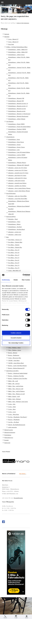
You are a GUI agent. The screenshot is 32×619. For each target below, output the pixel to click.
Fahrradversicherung (9, 432)
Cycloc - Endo (12, 406)
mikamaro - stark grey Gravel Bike (17, 196)
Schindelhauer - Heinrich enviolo (17, 108)
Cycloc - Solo (11, 404)
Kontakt (6, 440)
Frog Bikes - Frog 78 (13, 268)
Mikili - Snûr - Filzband (14, 399)
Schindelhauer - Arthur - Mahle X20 (17, 52)
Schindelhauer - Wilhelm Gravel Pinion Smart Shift (18, 202)
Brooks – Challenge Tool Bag (16, 376)
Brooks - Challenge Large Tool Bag (17, 378)
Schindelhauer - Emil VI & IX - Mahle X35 (18, 79)
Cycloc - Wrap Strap (13, 414)
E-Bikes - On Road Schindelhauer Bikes (16, 47)
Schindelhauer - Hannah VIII (16, 101)
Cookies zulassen (16, 332)
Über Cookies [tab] (26, 279)
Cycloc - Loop (12, 412)
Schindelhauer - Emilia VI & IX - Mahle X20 (19, 94)
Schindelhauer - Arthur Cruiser (16, 54)
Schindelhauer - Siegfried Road (16, 229)
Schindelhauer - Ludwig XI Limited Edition (17, 159)
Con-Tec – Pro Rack (13, 422)
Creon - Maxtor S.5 (13, 42)
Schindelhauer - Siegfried (15, 227)
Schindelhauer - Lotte (14, 150)
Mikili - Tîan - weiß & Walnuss (16, 391)
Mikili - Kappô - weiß (14, 396)
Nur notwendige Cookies (16, 343)
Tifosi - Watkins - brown (14, 350)
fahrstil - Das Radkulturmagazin (16, 424)
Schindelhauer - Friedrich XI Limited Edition (18, 133)
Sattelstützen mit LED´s (12, 371)
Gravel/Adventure (11, 193)
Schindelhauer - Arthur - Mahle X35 (17, 49)
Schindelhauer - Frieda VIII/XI (16, 124)
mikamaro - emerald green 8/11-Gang (18, 173)
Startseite (6, 34)
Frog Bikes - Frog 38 (13, 250)
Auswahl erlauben (16, 338)
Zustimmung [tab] (6, 279)
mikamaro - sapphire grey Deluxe (17, 185)
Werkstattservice (8, 437)
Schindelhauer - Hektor (14, 224)
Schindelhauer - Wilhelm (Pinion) (17, 162)
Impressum (7, 442)
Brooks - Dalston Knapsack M (16, 368)
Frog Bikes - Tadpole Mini (15, 242)
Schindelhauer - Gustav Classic (16, 147)
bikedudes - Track (13, 219)
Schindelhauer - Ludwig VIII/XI (16, 155)
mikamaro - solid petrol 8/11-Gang (17, 178)
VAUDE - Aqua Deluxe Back (16, 363)
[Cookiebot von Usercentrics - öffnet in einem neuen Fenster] (23, 275)
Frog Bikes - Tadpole (13, 245)
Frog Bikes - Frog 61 (13, 260)
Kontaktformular (18, 498)
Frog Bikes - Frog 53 (13, 257)
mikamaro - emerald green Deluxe (17, 183)
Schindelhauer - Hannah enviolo (16, 111)
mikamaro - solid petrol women (16, 180)
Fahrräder (6, 36)
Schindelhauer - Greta (14, 139)
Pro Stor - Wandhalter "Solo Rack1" (17, 417)
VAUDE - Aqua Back (14, 360)
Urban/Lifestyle (10, 137)
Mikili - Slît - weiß (13, 381)
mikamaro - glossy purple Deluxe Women (19, 188)
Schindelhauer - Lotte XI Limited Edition (19, 152)
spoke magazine (12, 427)
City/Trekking (10, 121)
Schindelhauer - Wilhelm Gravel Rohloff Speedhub (19, 207)
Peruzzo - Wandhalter (14, 419)
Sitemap (15, 602)
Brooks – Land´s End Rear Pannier (17, 365)
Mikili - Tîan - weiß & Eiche (15, 386)
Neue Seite (11, 44)
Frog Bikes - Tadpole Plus (15, 247)
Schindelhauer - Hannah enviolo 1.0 (17, 106)
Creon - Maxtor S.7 (13, 39)
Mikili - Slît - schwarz (14, 383)
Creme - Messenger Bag (14, 358)
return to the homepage (23, 23)
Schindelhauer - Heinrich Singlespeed (18, 116)
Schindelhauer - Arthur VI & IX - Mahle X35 (19, 58)
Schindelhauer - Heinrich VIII (16, 98)
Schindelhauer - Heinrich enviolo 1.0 (18, 103)
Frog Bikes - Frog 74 (13, 265)
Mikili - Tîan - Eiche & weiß (15, 389)
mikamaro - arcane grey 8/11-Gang (17, 167)
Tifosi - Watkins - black (14, 347)
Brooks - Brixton (12, 353)
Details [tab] (16, 279)
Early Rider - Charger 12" (15, 239)
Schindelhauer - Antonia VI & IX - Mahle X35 (19, 69)
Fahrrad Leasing (8, 430)
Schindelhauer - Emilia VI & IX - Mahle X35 (19, 89)
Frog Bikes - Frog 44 (13, 252)
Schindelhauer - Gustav (14, 144)
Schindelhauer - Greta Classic (16, 142)
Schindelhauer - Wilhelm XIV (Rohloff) (18, 165)
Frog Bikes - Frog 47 (13, 255)
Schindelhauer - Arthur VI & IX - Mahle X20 (19, 63)
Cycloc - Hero (12, 409)
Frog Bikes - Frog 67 (13, 263)
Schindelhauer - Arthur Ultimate (16, 119)
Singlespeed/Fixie (11, 216)
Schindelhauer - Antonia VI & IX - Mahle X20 (19, 74)
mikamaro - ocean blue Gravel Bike (17, 198)
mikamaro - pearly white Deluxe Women (19, 191)
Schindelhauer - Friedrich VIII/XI (17, 129)
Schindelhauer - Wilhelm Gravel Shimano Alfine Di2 (19, 212)
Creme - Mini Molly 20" (14, 270)
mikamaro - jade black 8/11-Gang (17, 175)
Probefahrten (7, 435)
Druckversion (8, 602)
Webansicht (26, 602)
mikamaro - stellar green (14, 234)
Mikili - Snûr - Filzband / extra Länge (18, 401)
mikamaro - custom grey (14, 232)
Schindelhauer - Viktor (14, 221)
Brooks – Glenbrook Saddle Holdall (17, 373)
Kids (7, 237)
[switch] (27, 314)
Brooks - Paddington (13, 355)
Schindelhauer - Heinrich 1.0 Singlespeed (19, 114)
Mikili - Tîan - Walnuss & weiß (16, 394)
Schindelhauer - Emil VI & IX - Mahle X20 (18, 84)
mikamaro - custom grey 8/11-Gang (17, 170)
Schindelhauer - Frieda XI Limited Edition (19, 126)
